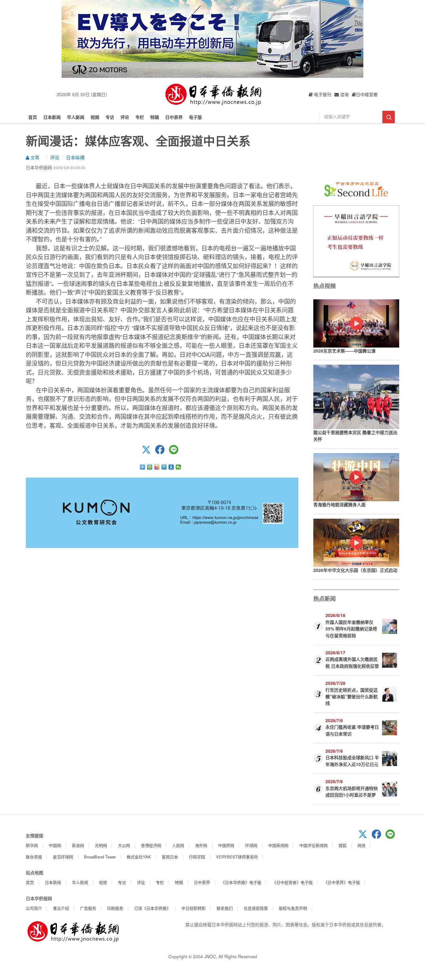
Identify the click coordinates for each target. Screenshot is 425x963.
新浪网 (78, 845)
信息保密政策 (256, 908)
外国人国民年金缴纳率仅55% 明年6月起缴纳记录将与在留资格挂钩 (351, 628)
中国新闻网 (278, 845)
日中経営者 (367, 94)
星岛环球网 (63, 857)
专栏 (139, 117)
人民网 (178, 845)
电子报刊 (322, 94)
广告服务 (88, 908)
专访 (109, 117)
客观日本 (170, 857)
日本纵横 (75, 157)
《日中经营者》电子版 (292, 882)
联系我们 (225, 908)
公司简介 (34, 908)
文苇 (34, 157)
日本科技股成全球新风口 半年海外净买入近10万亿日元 (352, 760)
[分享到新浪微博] (157, 467)
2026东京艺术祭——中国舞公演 (344, 351)
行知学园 (197, 857)
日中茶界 (174, 117)
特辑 (154, 117)
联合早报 (34, 857)
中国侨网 (226, 845)
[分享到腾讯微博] (164, 467)
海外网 (201, 845)
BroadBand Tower (100, 857)
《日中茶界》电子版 (342, 882)
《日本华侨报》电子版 (241, 882)
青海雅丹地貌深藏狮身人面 (339, 504)
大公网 (124, 845)
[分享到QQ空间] (149, 467)
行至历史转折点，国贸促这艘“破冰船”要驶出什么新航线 (351, 696)
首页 (32, 117)
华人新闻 (75, 117)
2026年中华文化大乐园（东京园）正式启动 (355, 570)
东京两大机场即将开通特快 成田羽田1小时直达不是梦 (351, 791)
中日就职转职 (193, 908)
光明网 (101, 845)
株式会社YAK (139, 857)
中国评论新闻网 (313, 845)
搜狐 (343, 845)
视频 (95, 117)
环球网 (251, 845)
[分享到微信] (178, 467)
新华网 (32, 845)
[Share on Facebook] (162, 452)
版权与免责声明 (293, 908)
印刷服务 (115, 908)
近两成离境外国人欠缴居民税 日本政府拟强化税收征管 (352, 662)
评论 (124, 117)
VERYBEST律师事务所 (237, 857)
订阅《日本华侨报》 (152, 908)
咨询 (344, 94)
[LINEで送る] (176, 452)
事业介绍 (61, 908)
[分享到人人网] (171, 467)
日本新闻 (52, 117)
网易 (361, 845)
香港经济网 (151, 845)
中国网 (55, 845)
